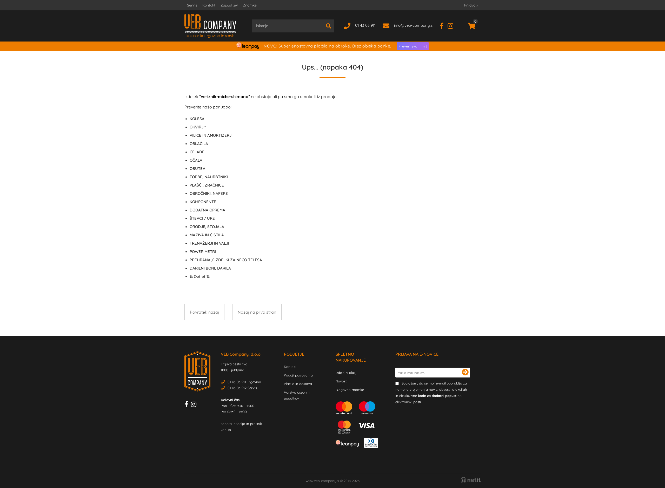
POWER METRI (203, 251)
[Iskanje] (328, 25)
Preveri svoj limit (412, 46)
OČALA (196, 160)
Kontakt (208, 5)
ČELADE (197, 151)
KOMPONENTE (203, 201)
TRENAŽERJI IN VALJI (209, 243)
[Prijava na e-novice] (465, 372)
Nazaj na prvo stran (257, 312)
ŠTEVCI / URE (202, 218)
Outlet (199, 276)
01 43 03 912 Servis (242, 388)
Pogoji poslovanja (298, 375)
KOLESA (197, 118)
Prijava (471, 5)
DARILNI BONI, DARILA (210, 268)
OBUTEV (197, 168)
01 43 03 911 (365, 25)
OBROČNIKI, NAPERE (209, 193)
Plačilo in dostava (298, 384)
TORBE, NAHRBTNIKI (209, 176)
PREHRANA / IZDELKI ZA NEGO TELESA (226, 259)
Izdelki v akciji (346, 372)
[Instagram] (452, 25)
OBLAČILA (199, 143)
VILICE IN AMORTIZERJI (211, 135)
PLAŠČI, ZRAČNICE (207, 185)
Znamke (250, 5)
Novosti (341, 381)
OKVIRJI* (198, 127)
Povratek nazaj (204, 312)
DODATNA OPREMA (207, 210)
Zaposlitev (229, 5)
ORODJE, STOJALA (207, 226)
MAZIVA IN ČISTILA (207, 234)
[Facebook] (444, 25)
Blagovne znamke (350, 390)
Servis (192, 5)
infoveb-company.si (413, 25)
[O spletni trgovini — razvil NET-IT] (471, 480)
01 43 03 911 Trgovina (244, 382)
